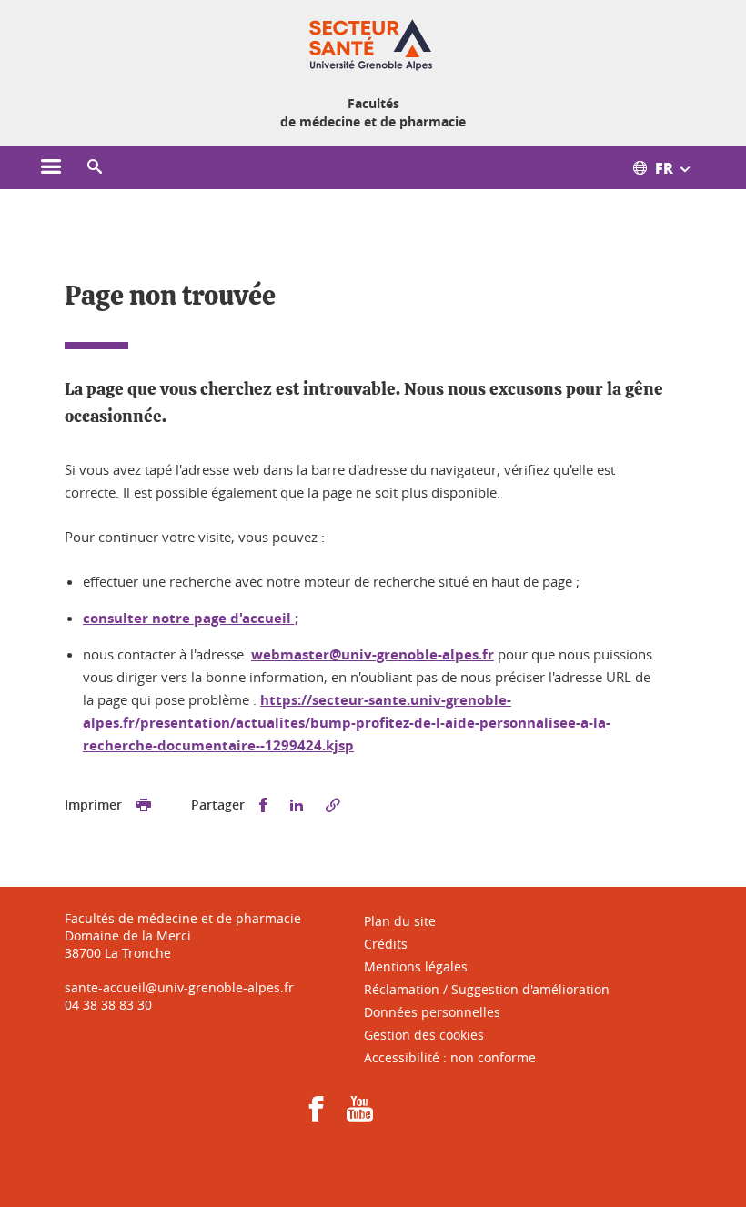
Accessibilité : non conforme (450, 1057)
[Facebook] (316, 1114)
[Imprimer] (144, 805)
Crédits (386, 943)
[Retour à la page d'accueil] (373, 44)
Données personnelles (432, 1012)
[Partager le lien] (333, 805)
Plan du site (400, 921)
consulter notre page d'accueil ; (190, 618)
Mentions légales (416, 966)
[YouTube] (360, 1114)
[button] (94, 167)
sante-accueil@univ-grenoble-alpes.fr (179, 987)
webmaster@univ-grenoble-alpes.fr (372, 654)
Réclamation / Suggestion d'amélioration (487, 989)
